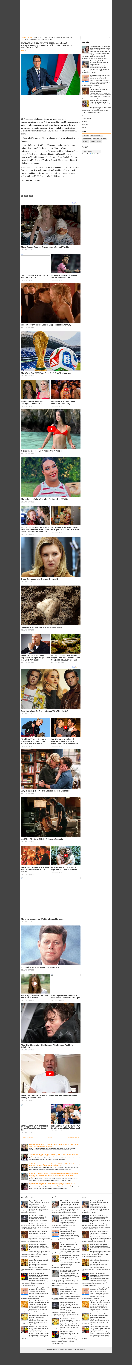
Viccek (84, 127)
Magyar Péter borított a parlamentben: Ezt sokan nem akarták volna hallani (38, 1275)
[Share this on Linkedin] (32, 196)
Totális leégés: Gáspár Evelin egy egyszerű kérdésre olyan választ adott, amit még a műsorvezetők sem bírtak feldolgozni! (53, 1155)
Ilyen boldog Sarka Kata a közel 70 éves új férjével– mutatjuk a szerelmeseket (100, 62)
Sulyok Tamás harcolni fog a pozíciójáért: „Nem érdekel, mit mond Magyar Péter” (39, 1328)
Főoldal (24, 37)
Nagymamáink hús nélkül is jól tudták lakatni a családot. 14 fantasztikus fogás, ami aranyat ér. (100, 103)
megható (103, 139)
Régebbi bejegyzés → (73, 1137)
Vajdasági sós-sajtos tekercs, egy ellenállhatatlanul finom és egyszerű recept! (38, 1260)
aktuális (30, 37)
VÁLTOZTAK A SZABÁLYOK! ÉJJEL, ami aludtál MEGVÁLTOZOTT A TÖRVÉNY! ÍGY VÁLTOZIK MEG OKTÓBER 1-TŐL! (46, 45)
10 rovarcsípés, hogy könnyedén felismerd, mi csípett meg (100, 76)
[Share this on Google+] (27, 196)
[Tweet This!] (25, 196)
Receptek (85, 124)
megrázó (86, 141)
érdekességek (87, 139)
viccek (99, 141)
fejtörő (96, 139)
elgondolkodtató (96, 136)
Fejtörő (84, 121)
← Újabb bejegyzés (27, 1137)
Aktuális (84, 116)
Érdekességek (86, 118)
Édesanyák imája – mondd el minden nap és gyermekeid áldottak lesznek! (99, 89)
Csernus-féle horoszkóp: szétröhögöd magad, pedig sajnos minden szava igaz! (68, 1289)
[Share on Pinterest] (30, 196)
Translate (97, 154)
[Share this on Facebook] (22, 196)
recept (93, 141)
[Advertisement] (47, 15)
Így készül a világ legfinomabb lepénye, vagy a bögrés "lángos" (39, 1301)
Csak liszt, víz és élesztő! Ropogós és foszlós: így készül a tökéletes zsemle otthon (39, 1315)
